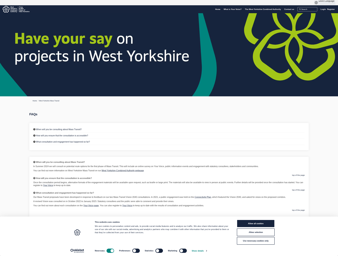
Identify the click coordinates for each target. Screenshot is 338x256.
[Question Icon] (34, 129)
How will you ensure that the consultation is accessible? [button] (62, 135)
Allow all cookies (256, 223)
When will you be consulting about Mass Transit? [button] (59, 129)
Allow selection (256, 232)
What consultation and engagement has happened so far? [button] (63, 142)
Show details (198, 251)
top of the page (298, 175)
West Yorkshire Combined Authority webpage (123, 170)
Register (331, 9)
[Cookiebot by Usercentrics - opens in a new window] (77, 251)
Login (323, 9)
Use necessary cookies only (256, 241)
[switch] (136, 251)
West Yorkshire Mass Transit (49, 101)
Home (35, 101)
